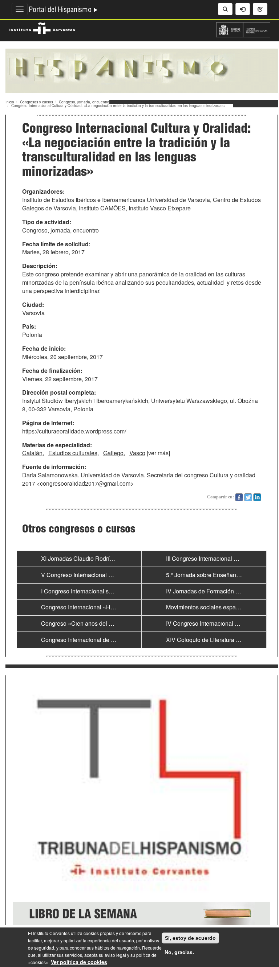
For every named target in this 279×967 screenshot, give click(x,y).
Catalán (32, 453)
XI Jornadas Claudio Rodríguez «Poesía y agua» (104, 558)
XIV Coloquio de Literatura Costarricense (219, 639)
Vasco (137, 453)
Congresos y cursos (36, 101)
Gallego (113, 453)
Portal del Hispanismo (61, 10)
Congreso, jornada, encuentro (84, 101)
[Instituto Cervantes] (42, 27)
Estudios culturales (72, 453)
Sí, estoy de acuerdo (190, 938)
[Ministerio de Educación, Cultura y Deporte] (243, 29)
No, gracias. (179, 952)
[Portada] (141, 70)
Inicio (9, 101)
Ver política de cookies (79, 962)
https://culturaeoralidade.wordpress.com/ (74, 431)
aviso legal (115, 955)
